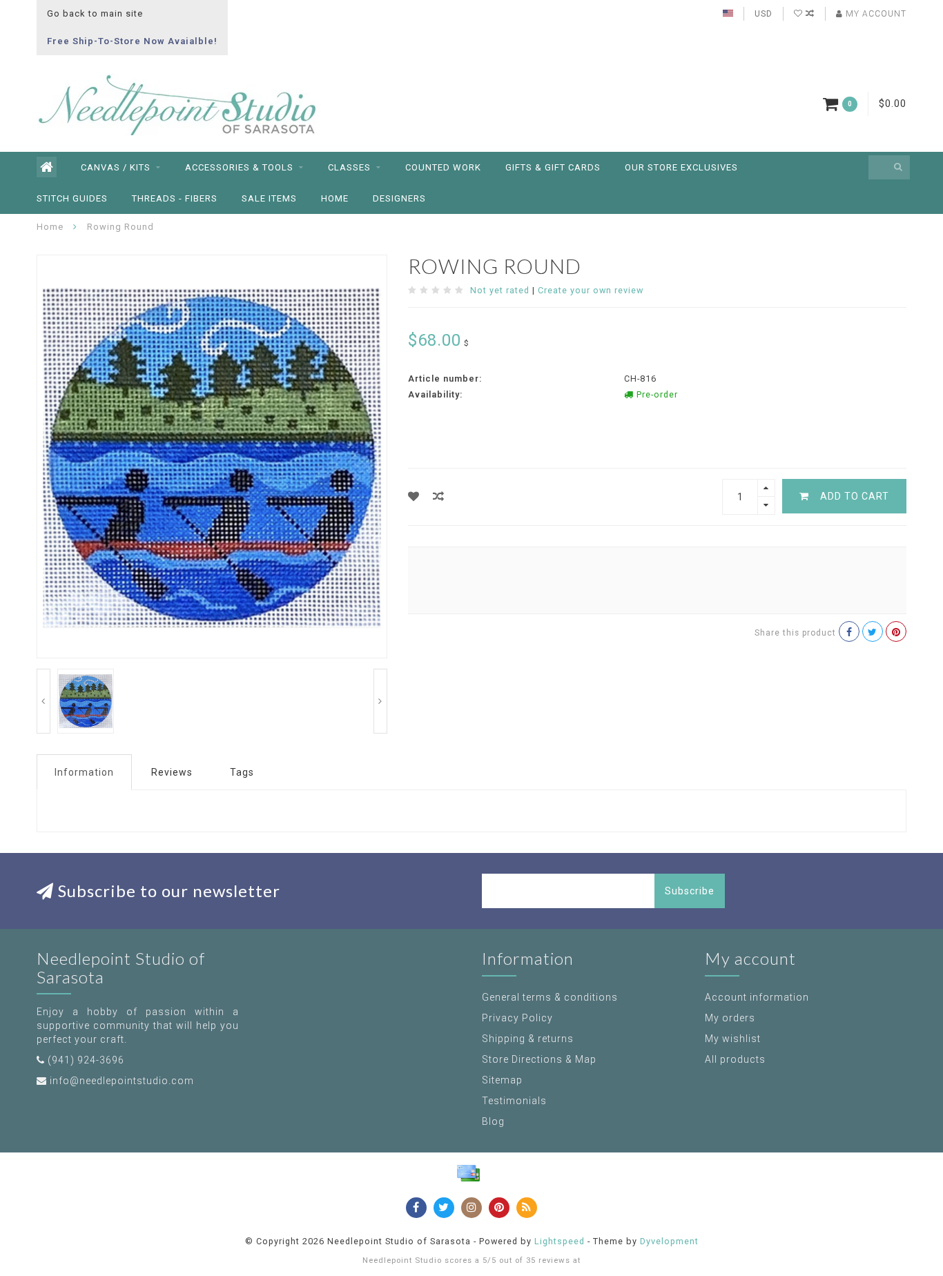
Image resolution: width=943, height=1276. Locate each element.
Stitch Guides (72, 198)
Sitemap (502, 1080)
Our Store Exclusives (681, 167)
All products (735, 1059)
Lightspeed (559, 1241)
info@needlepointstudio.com (122, 1080)
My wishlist (733, 1038)
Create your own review (590, 290)
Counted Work (443, 167)
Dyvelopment (669, 1241)
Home (335, 198)
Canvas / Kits (115, 167)
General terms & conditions (550, 997)
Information (84, 772)
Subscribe (689, 890)
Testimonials (514, 1100)
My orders (730, 1017)
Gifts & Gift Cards (553, 167)
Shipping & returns (528, 1038)
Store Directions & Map (539, 1059)
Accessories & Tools (239, 167)
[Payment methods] (468, 1173)
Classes (349, 167)
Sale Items (269, 198)
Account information (757, 997)
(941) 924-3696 (86, 1060)
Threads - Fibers (174, 198)
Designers (399, 198)
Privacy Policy (517, 1017)
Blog (493, 1121)
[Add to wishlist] (414, 496)
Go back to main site (95, 13)
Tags (242, 772)
